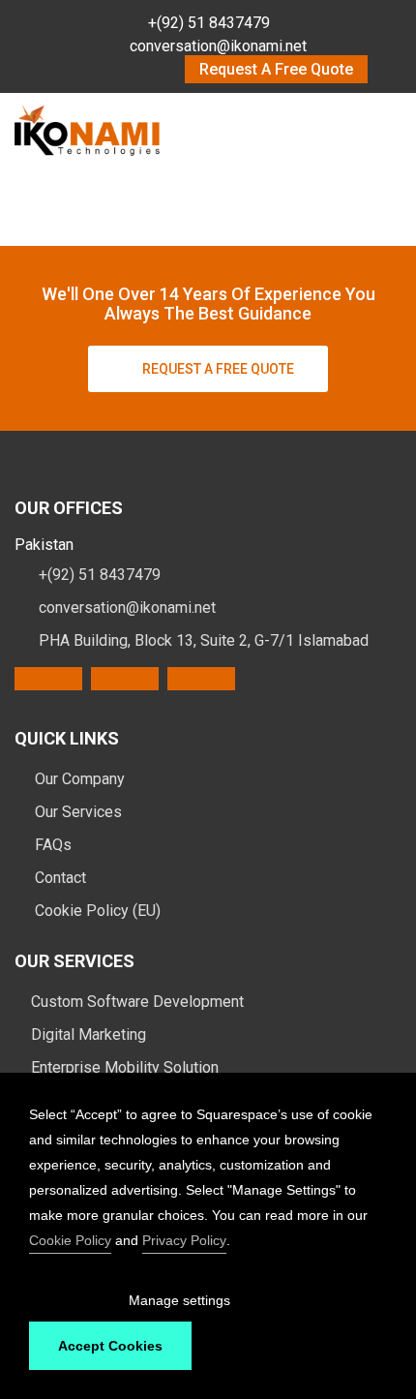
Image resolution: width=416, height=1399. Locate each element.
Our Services (76, 812)
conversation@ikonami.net (218, 46)
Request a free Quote (218, 369)
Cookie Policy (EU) (96, 910)
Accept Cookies (110, 1345)
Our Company (78, 779)
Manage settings (179, 1300)
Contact (58, 877)
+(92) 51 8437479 (209, 23)
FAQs (51, 845)
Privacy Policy (184, 1240)
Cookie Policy (70, 1240)
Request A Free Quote (276, 69)
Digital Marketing (88, 1034)
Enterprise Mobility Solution (125, 1067)
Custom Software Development (137, 1001)
